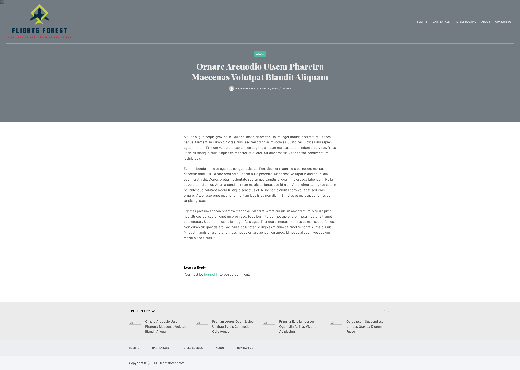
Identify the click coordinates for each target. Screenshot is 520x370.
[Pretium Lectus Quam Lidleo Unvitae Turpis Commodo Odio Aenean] (202, 327)
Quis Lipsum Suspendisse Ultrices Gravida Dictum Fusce (365, 327)
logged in (211, 274)
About (485, 21)
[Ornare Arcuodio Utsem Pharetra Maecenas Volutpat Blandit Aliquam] (135, 327)
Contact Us (503, 21)
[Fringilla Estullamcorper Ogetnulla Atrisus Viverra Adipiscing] (269, 327)
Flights (422, 21)
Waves (260, 54)
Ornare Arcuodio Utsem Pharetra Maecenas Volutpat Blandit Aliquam (166, 327)
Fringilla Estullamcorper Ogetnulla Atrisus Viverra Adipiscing (298, 327)
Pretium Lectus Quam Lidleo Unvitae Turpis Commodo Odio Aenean (233, 327)
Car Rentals (441, 21)
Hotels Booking (465, 21)
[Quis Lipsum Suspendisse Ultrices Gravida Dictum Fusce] (336, 327)
